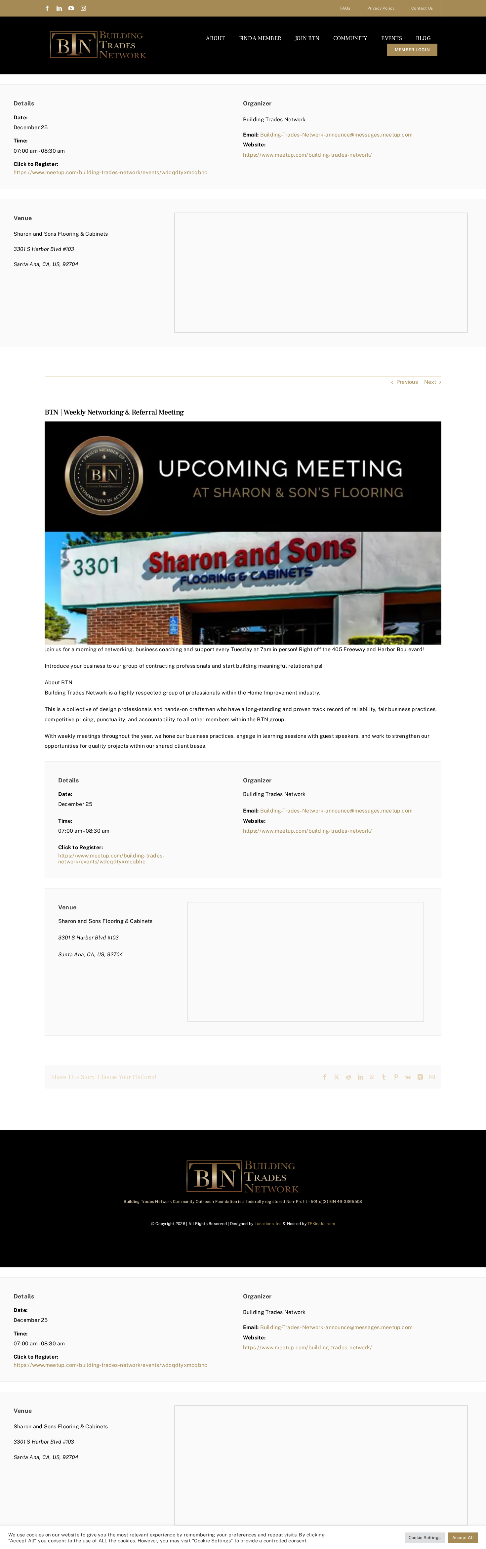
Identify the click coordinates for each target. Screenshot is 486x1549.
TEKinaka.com (321, 1223)
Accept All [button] (463, 1537)
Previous (407, 382)
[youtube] (71, 8)
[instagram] (83, 8)
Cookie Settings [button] (425, 1537)
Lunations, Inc (268, 1223)
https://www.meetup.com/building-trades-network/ (307, 155)
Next (430, 382)
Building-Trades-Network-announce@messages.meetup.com (336, 135)
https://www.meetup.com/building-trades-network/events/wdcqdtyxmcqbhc (110, 173)
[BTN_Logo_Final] (98, 32)
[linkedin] (59, 8)
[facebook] (47, 8)
